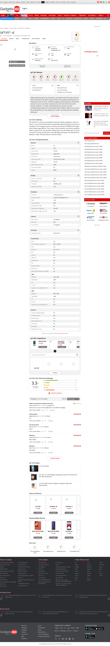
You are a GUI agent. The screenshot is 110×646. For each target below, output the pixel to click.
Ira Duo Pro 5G (59, 562)
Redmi (101, 562)
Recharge (92, 15)
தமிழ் (68, 628)
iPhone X (58, 100)
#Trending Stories (5, 592)
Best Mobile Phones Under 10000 (93, 146)
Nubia (88, 571)
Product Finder (70, 15)
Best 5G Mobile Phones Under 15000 (94, 180)
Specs (17, 38)
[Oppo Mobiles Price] (48, 547)
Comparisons (25, 38)
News (37, 15)
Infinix (76, 575)
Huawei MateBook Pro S (44, 580)
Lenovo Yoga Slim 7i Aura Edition (8, 582)
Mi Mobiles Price (61, 551)
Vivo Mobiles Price (74, 551)
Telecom (23, 18)
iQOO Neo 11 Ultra (43, 573)
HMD (76, 569)
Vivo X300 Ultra (4, 573)
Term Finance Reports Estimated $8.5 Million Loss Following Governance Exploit (55, 612)
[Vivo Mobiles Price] (75, 547)
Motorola (89, 567)
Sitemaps (24, 628)
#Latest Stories (5, 609)
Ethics (39, 630)
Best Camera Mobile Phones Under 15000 (95, 169)
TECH (43, 2)
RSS (22, 636)
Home (3, 15)
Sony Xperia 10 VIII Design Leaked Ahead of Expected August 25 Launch (93, 596)
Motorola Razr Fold (5, 565)
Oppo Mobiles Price (48, 551)
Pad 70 (57, 565)
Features (52, 15)
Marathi (73, 2)
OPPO (88, 575)
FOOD (27, 2)
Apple (76, 565)
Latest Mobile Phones (23, 583)
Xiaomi (101, 575)
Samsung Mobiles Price (35, 552)
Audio (58, 18)
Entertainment (45, 18)
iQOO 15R (2, 584)
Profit (10, 2)
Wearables (99, 18)
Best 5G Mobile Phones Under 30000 (94, 189)
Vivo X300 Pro (3, 580)
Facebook (56, 638)
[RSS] (109, 2)
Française (75, 631)
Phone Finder (13, 28)
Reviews (44, 15)
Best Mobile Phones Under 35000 (93, 160)
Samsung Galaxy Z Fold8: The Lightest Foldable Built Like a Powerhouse (101, 108)
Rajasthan (63, 2)
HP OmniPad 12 (22, 565)
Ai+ (76, 562)
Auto (31, 15)
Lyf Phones (21, 28)
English (57, 628)
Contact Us (24, 634)
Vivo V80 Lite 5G (42, 562)
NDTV (1, 2)
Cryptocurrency (22, 573)
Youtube (63, 638)
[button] (78, 344)
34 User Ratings (7, 35)
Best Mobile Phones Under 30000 (93, 158)
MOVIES (18, 2)
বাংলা (65, 628)
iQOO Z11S (41, 575)
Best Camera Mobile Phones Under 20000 (95, 172)
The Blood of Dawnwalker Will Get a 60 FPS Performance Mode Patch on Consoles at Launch (94, 612)
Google (56, 102)
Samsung (64, 102)
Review (11, 38)
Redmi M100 (41, 571)
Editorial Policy (42, 632)
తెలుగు (73, 628)
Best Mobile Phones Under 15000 (93, 149)
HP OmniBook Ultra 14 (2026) (25, 575)
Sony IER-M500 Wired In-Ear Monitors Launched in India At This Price (57, 596)
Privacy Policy (41, 628)
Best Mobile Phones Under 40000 (93, 163)
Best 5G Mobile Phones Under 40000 (94, 192)
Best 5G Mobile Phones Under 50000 (94, 194)
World (6, 2)
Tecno (100, 573)
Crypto (53, 18)
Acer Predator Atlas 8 (61, 575)
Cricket (23, 2)
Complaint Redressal (43, 636)
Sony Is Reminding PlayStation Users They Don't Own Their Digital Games (20, 596)
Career (40, 625)
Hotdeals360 (78, 18)
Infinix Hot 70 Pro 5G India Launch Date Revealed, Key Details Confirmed (19, 612)
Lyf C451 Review (55, 116)
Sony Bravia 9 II (60, 573)
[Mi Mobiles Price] (61, 547)
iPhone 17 (20, 577)
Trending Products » (91, 52)
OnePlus (89, 573)
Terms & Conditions (43, 634)
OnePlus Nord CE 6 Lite (24, 567)
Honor (76, 571)
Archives (23, 632)
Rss (73, 638)
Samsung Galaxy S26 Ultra (6, 562)
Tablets (86, 18)
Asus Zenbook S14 (5, 575)
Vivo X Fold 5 (3, 586)
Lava (88, 562)
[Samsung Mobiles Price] (35, 547)
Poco (88, 577)
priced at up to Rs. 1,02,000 (44, 102)
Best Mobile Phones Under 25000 (93, 155)
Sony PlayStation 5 (23, 562)
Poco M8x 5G (41, 567)
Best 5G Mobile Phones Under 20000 (94, 183)
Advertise (24, 638)
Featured (88, 103)
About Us (24, 625)
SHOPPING (52, 2)
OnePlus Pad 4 (22, 569)
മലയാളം (63, 631)
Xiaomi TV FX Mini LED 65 (62, 571)
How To (30, 18)
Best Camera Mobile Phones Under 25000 (95, 175)
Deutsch (69, 631)
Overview (4, 38)
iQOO (76, 577)
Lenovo (89, 565)
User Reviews (36, 38)
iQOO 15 (2, 577)
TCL (100, 571)
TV (63, 18)
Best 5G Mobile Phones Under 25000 (94, 186)
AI (17, 15)
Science (92, 18)
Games (47, 2)
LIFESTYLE (33, 2)
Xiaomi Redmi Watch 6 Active (63, 567)
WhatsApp (70, 638)
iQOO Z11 (41, 569)
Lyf (0, 35)
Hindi (61, 628)
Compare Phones (22, 585)
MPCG (68, 2)
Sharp (100, 567)
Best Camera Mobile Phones (92, 143)
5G (105, 18)
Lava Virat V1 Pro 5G (43, 565)
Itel (76, 580)
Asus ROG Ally (59, 577)
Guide (60, 15)
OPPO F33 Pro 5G (22, 571)
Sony (100, 569)
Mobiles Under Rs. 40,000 (6, 571)
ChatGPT (2, 567)
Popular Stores (90, 200)
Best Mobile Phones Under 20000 (93, 152)
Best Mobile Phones (90, 141)
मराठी (77, 628)
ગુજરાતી (57, 631)
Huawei (77, 573)
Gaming (36, 18)
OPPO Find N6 (3, 569)
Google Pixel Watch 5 (61, 569)
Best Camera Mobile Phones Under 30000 (95, 177)
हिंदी (14, 2)
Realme (89, 580)
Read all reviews (55, 458)
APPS (57, 2)
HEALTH (39, 2)
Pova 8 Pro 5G (42, 577)
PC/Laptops (69, 18)
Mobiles (17, 18)
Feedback (24, 630)
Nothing (89, 569)
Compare (82, 15)
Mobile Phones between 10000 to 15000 (95, 166)
